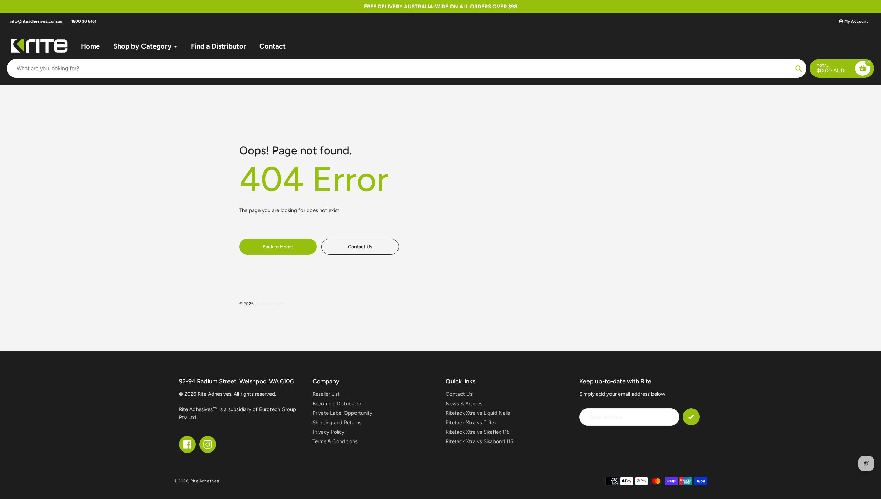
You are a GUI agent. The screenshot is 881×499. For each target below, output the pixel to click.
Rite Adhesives (270, 303)
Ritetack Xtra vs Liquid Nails (478, 413)
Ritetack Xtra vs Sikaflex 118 (478, 432)
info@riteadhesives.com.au (36, 21)
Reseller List (326, 394)
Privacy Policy (328, 432)
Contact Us (459, 394)
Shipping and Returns (336, 422)
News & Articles (464, 404)
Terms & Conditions (335, 441)
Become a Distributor (336, 404)
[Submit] (691, 416)
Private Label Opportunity (342, 413)
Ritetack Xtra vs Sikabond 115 (479, 441)
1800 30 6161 (83, 21)
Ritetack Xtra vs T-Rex (471, 422)
